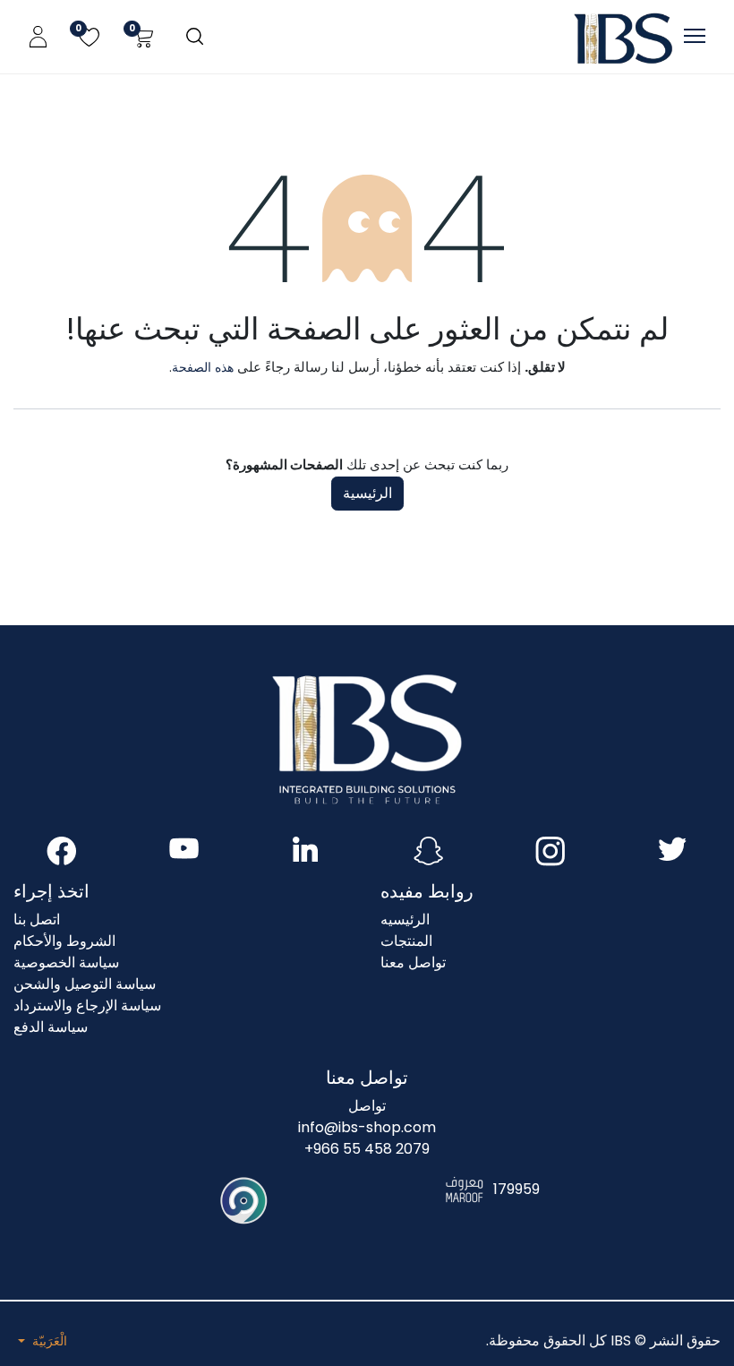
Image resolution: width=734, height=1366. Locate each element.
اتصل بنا (36, 919)
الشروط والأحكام (64, 941)
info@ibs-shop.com (367, 1127)
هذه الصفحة (203, 367)
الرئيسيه (405, 919)
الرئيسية (367, 493)
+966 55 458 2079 (367, 1148)
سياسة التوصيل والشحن (84, 984)
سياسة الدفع (50, 1027)
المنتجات (406, 941)
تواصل (367, 1105)
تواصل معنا (413, 962)
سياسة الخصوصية (66, 962)
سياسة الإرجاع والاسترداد (87, 1005)
